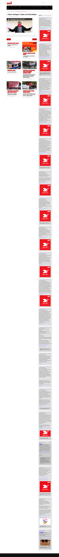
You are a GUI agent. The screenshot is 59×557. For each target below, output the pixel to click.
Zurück (9, 39)
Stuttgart (25, 54)
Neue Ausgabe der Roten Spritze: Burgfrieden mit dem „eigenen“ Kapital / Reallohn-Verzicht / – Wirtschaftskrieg (29, 76)
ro (8, 47)
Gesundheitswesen (29, 71)
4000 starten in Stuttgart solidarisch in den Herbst (12, 94)
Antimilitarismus (10, 43)
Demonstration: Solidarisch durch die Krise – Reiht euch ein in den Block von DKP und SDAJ (29, 94)
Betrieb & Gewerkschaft (31, 70)
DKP (7, 8)
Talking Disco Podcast (14, 6)
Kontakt (51, 6)
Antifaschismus (10, 70)
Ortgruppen (19, 6)
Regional (16, 16)
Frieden (14, 43)
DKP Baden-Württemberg (43, 17)
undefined (49, 444)
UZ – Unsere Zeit (25, 6)
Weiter (34, 39)
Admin (8, 16)
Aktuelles (8, 6)
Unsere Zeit (41, 532)
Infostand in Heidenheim (11, 72)
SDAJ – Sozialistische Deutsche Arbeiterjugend (36, 6)
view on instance (49, 17)
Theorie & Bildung (46, 6)
